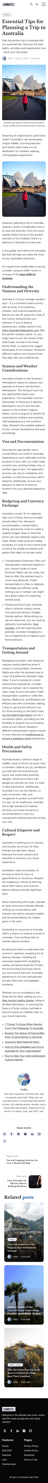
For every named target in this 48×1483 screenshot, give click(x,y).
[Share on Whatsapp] (25, 1134)
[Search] (31, 4)
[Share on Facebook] (11, 1134)
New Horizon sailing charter (18, 1000)
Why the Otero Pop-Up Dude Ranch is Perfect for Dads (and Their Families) (23, 1373)
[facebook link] (11, 1431)
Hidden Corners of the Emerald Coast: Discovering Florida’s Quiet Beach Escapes (23, 1310)
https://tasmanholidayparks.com (20, 330)
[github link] (30, 1431)
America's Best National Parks (22, 1042)
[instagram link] (24, 1431)
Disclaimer (29, 1455)
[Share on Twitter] (4, 1134)
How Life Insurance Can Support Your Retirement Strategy (21, 1247)
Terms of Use (30, 1459)
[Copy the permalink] (4, 1141)
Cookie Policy (31, 1450)
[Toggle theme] (37, 4)
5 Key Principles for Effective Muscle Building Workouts (17, 1183)
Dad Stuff (7, 1450)
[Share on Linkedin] (32, 1134)
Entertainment (9, 1464)
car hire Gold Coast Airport (17, 715)
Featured (6, 1455)
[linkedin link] (17, 1431)
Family (5, 1446)
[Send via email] (39, 1134)
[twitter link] (4, 1431)
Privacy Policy (31, 1446)
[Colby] (4, 58)
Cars (4, 1459)
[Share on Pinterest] (18, 1134)
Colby (10, 58)
